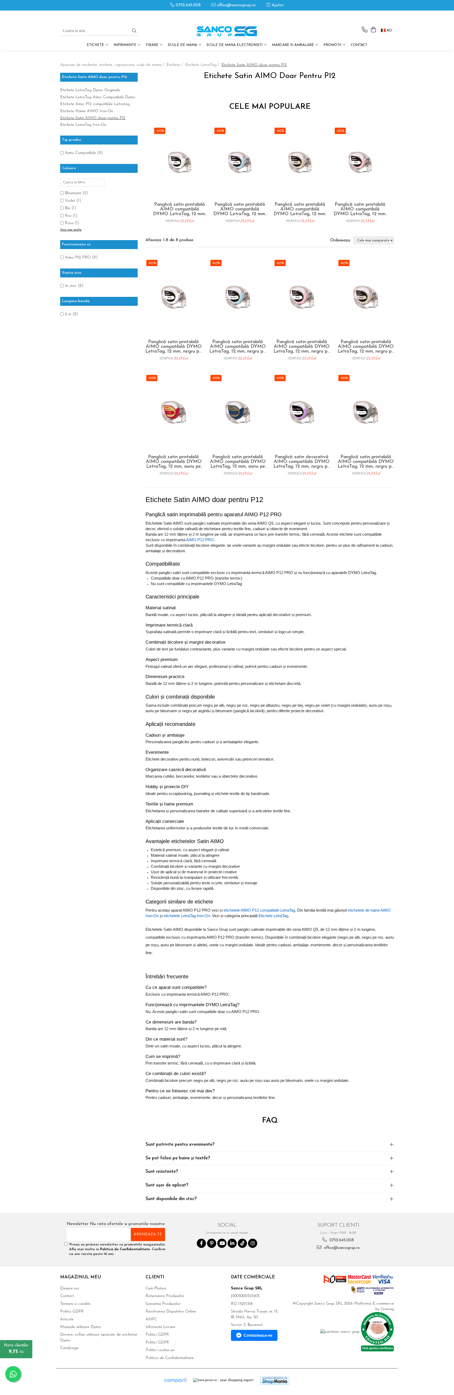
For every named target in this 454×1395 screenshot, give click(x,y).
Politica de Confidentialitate (125, 1249)
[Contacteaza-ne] (364, 30)
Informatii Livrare (160, 1327)
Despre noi (69, 1288)
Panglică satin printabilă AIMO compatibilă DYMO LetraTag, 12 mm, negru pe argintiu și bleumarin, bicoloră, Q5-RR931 (366, 462)
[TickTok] (242, 1243)
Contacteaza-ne (258, 1335)
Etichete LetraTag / (202, 65)
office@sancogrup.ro (235, 5)
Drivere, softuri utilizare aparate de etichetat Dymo (98, 1337)
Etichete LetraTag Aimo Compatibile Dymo (97, 97)
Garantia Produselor (163, 1304)
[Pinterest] (211, 1243)
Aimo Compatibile (80, 153)
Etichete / (175, 65)
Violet (70, 201)
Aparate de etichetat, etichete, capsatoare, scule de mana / (112, 65)
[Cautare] (134, 31)
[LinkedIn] (232, 1243)
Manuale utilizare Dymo (80, 1327)
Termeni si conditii (75, 1304)
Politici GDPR (72, 1312)
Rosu (69, 223)
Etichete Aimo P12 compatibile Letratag (95, 104)
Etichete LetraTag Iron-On (83, 125)
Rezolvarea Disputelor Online (171, 1312)
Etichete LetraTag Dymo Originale (90, 90)
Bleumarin (73, 193)
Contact (359, 45)
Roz (68, 216)
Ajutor (277, 5)
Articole (67, 1319)
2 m (68, 314)
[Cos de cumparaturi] (373, 30)
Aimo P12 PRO (78, 258)
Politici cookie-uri (160, 1350)
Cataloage (69, 1348)
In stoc (70, 286)
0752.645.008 (187, 5)
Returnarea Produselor (165, 1296)
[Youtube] (221, 1243)
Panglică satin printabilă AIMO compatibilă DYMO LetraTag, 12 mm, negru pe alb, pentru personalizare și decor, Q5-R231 (179, 209)
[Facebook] (201, 1243)
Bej (67, 208)
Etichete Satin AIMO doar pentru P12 (92, 118)
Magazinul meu (80, 1277)
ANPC (151, 1319)
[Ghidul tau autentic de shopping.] (175, 1380)
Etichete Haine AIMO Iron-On (86, 111)
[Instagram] (252, 1243)
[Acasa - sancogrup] (227, 31)
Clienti (155, 1277)
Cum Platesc (156, 1288)
